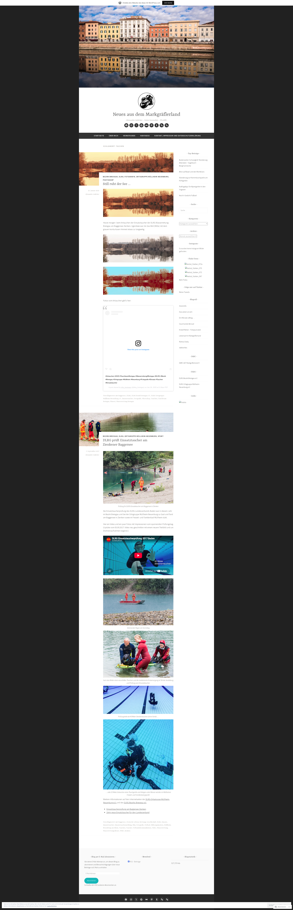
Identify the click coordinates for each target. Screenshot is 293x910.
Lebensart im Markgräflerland (190, 336)
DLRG (121, 177)
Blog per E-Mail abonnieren (103, 857)
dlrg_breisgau (126, 387)
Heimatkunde (129, 136)
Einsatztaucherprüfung (123, 825)
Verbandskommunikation (142, 828)
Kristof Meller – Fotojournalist (190, 330)
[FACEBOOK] (126, 899)
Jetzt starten (168, 3)
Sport (161, 436)
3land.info (182, 306)
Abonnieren (91, 880)
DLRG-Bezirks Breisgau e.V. (135, 802)
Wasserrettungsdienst (111, 831)
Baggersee (122, 396)
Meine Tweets (184, 292)
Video (154, 828)
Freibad (147, 825)
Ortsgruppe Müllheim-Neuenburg (152, 177)
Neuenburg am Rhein (110, 828)
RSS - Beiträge (135, 861)
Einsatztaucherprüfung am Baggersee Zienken (126, 809)
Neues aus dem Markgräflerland (146, 114)
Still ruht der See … (116, 184)
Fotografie (130, 177)
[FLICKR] (146, 899)
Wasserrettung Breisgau (125, 401)
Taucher (129, 828)
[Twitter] (136, 125)
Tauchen (154, 399)
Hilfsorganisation (157, 825)
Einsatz (164, 822)
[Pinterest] (151, 125)
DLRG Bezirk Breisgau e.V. (141, 396)
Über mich (113, 136)
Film (134, 825)
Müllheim (167, 825)
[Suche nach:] (193, 210)
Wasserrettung (162, 828)
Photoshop (108, 180)
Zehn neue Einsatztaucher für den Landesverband (127, 812)
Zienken (127, 831)
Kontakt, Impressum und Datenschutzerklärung (177, 136)
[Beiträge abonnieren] (128, 861)
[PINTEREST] (152, 899)
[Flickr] (146, 125)
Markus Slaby (184, 341)
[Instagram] (131, 125)
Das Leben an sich (185, 312)
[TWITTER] (136, 899)
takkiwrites (183, 347)
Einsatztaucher (127, 399)
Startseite (99, 136)
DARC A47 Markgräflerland (188, 363)
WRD (122, 831)
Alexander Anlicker (92, 194)
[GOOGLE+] (141, 899)
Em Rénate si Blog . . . (187, 318)
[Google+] (141, 125)
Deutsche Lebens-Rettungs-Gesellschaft (141, 822)
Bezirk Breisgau (110, 177)
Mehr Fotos (183, 280)
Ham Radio (145, 136)
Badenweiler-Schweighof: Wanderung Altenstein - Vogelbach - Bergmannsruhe (193, 163)
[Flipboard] (161, 125)
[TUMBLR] (157, 899)
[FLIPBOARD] (162, 899)
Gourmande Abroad (186, 324)
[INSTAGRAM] (131, 899)
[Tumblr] (156, 125)
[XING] (167, 899)
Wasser (112, 401)
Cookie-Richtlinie (52, 906)
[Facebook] (126, 125)
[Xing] (166, 125)
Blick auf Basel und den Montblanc (192, 172)
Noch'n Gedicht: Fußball (188, 195)
